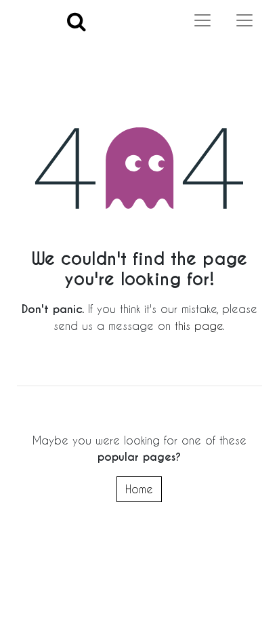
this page (199, 325)
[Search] (76, 21)
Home (139, 488)
